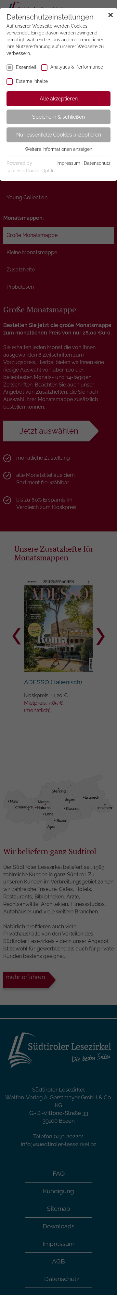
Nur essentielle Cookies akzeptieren (58, 135)
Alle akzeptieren (59, 99)
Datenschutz (97, 163)
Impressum (68, 163)
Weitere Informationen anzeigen (58, 149)
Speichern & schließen (58, 117)
